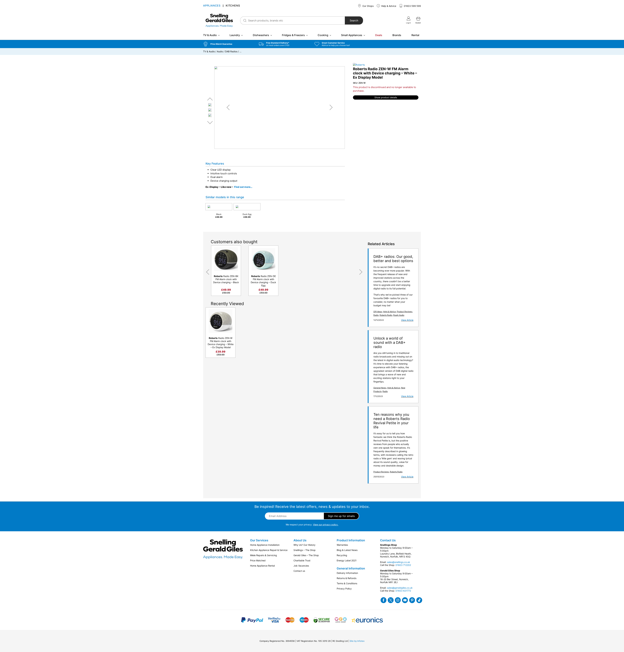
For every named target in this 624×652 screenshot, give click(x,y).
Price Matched (258, 560)
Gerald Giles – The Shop (306, 555)
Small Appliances (351, 35)
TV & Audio (210, 35)
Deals (378, 35)
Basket (418, 23)
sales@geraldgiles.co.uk (400, 587)
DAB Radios (231, 51)
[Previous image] (229, 107)
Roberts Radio (386, 315)
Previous (210, 99)
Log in (408, 23)
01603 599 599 (412, 6)
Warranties (342, 544)
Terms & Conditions (347, 583)
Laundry (235, 35)
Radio (376, 315)
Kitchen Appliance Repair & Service (268, 550)
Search (354, 20)
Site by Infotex (357, 641)
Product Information (351, 540)
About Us (299, 540)
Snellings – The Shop (304, 550)
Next (210, 122)
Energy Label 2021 (347, 560)
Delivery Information (347, 573)
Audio (220, 51)
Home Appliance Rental (262, 565)
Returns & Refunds (346, 578)
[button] (228, 44)
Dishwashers (261, 35)
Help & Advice (388, 6)
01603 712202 (403, 565)
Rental (415, 35)
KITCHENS (233, 6)
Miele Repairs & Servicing (263, 555)
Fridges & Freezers (293, 35)
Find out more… (243, 186)
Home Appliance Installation (265, 544)
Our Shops (368, 6)
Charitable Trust (301, 560)
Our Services (259, 540)
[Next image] (330, 107)
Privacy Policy (344, 588)
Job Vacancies (301, 565)
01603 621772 (403, 590)
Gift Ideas (377, 311)
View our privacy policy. (325, 524)
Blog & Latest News (347, 550)
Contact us (299, 570)
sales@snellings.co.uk (398, 562)
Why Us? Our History (304, 544)
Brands (396, 35)
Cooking (323, 35)
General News (379, 388)
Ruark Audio (398, 315)
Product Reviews (404, 311)
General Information (351, 568)
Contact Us (388, 540)
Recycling (342, 555)
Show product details (385, 97)
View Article (407, 320)
